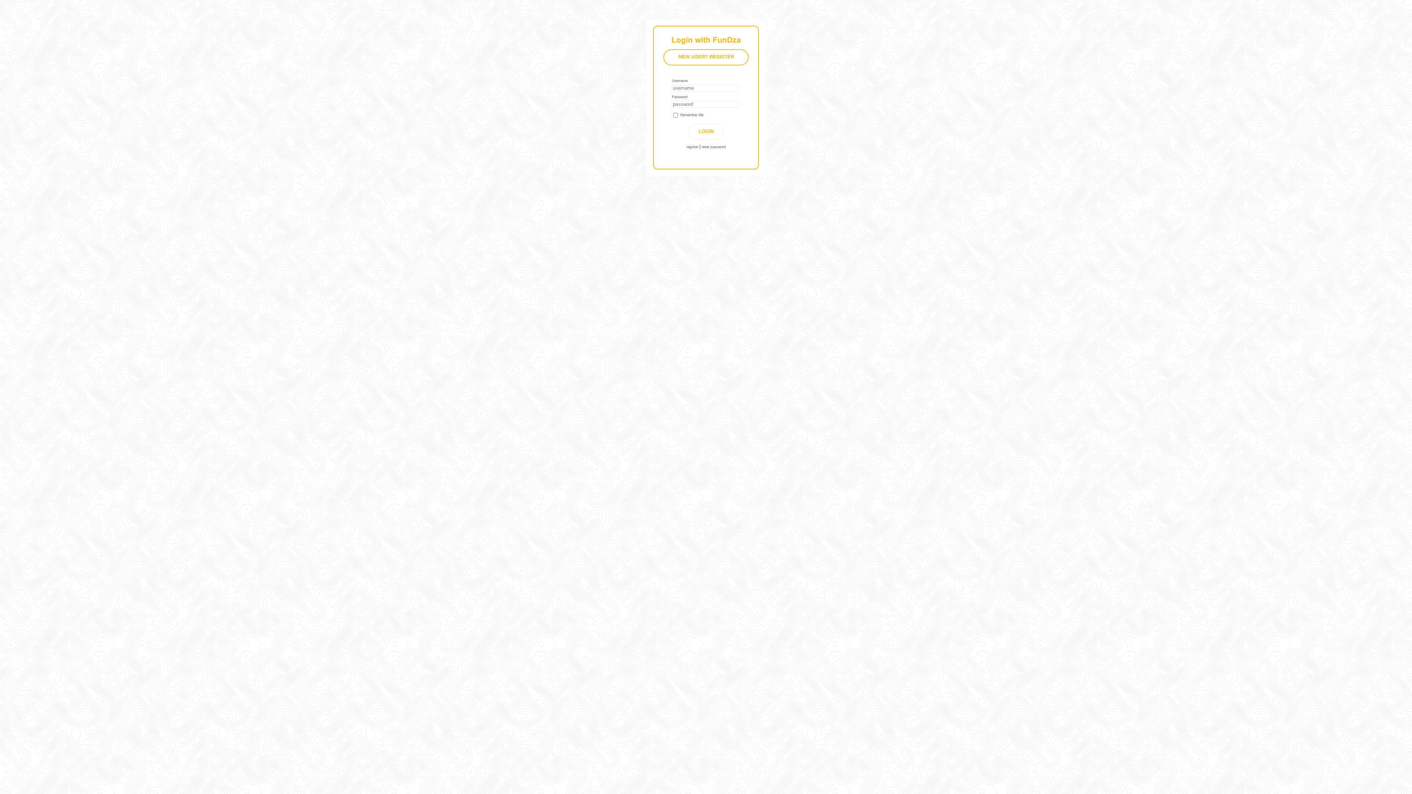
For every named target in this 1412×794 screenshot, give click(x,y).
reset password (714, 147)
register (692, 147)
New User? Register (706, 57)
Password (680, 97)
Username (680, 81)
